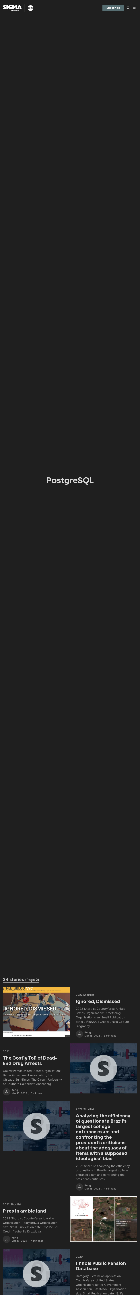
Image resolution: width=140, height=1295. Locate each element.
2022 (6, 1051)
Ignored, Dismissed (98, 1001)
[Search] (128, 8)
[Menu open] (134, 8)
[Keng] (79, 1034)
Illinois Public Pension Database (101, 1266)
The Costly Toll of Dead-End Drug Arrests (30, 1060)
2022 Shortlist (85, 994)
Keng (87, 1032)
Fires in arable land (24, 1211)
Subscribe (113, 7)
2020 (79, 1256)
